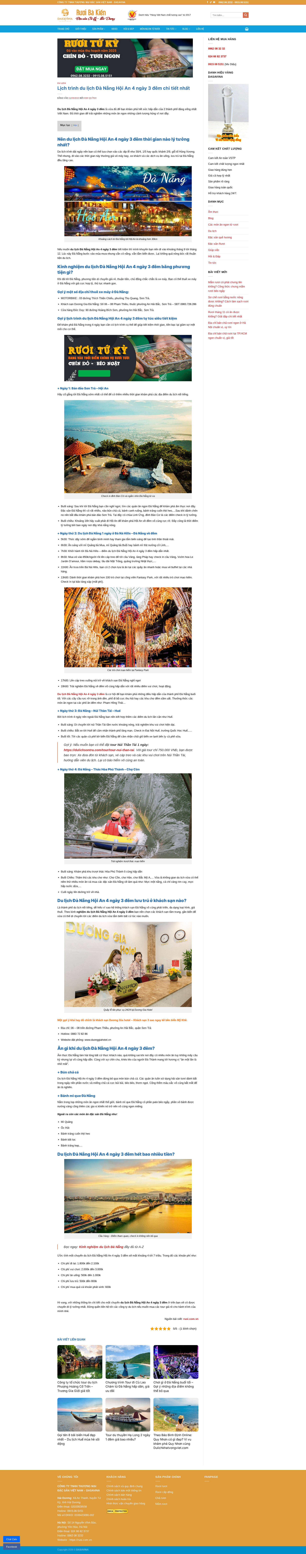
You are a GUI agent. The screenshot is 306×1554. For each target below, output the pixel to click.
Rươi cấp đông (164, 1492)
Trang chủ (63, 28)
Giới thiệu (80, 28)
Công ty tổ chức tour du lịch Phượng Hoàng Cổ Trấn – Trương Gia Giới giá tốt (77, 1387)
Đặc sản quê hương (220, 237)
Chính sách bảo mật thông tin (123, 1490)
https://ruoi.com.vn (80, 1539)
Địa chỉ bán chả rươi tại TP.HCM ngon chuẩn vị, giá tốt (227, 335)
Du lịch (61, 83)
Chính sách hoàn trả (118, 1499)
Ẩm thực (213, 211)
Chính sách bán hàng (119, 1494)
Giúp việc (213, 250)
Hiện (75, 125)
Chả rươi (160, 1498)
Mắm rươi (161, 1503)
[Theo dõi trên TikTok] (211, 2)
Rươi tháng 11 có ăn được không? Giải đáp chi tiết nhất (225, 314)
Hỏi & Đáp (129, 28)
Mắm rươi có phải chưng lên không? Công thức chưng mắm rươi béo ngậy (226, 286)
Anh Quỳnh (90, 98)
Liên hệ (200, 28)
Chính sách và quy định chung (124, 1486)
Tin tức (170, 28)
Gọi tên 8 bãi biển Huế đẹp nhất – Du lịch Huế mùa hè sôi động (78, 1439)
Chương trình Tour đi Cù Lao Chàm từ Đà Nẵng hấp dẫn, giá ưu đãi (127, 1387)
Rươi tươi (161, 1486)
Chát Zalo (11, 1539)
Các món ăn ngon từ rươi (223, 224)
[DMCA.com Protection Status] (117, 1510)
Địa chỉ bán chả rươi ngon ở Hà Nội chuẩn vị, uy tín (227, 325)
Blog (185, 28)
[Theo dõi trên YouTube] (214, 2)
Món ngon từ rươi (150, 28)
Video (114, 28)
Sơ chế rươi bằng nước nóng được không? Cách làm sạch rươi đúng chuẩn (228, 301)
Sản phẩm (97, 28)
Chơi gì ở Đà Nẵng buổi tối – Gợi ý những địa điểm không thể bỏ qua (173, 1387)
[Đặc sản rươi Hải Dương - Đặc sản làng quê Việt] (89, 15)
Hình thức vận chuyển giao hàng (125, 1503)
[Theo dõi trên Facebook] (208, 2)
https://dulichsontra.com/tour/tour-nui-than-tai (99, 750)
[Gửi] (246, 15)
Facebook (11, 1546)
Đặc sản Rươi (216, 243)
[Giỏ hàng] (247, 28)
